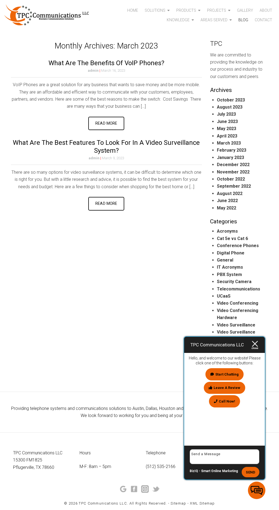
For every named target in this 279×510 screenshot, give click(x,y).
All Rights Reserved (147, 503)
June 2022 (227, 200)
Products (186, 10)
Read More (106, 123)
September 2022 (234, 186)
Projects (216, 10)
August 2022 (229, 193)
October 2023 (231, 100)
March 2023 (229, 143)
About (266, 10)
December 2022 (233, 164)
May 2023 (226, 128)
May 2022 (226, 208)
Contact (263, 20)
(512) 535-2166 (160, 466)
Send (250, 472)
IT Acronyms (230, 267)
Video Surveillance (236, 325)
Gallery (245, 10)
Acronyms (227, 231)
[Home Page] (46, 15)
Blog (243, 20)
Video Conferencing (237, 303)
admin (93, 70)
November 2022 (233, 172)
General (225, 260)
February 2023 (231, 150)
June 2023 (227, 121)
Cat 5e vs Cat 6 (232, 238)
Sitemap (178, 503)
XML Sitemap (202, 503)
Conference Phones (238, 245)
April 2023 (227, 136)
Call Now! (227, 401)
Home (132, 10)
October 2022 (231, 179)
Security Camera (234, 281)
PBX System (229, 274)
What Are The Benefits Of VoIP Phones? (106, 63)
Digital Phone (230, 253)
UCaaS (224, 296)
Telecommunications (238, 289)
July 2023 (226, 114)
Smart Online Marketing (219, 471)
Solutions (155, 10)
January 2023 (230, 157)
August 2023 (229, 107)
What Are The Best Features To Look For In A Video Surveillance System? (106, 146)
